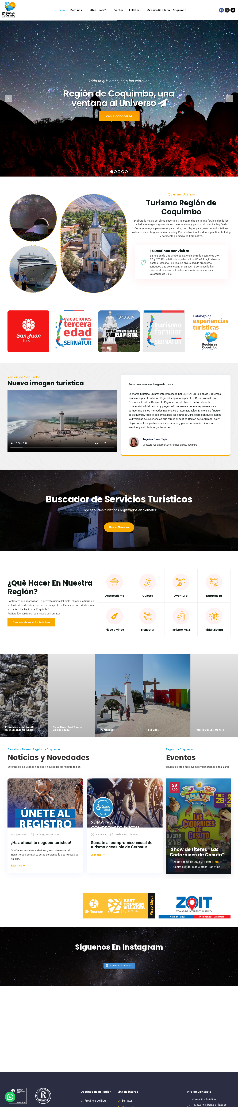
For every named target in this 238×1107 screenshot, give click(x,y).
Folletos (134, 10)
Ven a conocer (117, 116)
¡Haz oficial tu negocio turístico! (41, 842)
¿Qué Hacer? (98, 10)
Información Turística (203, 1099)
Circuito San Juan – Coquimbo (166, 10)
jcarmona (21, 834)
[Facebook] (221, 10)
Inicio (61, 10)
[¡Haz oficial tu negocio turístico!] (45, 803)
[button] (10, 1097)
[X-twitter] (233, 10)
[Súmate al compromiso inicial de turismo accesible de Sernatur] (125, 803)
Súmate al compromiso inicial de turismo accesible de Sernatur (121, 844)
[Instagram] (227, 10)
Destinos (76, 10)
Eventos (118, 10)
